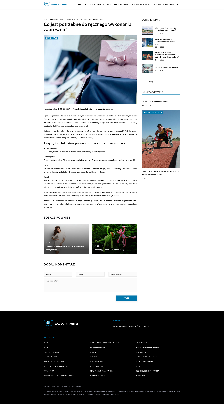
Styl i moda (49, 371)
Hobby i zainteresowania (147, 347)
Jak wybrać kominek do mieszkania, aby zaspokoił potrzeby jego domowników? (166, 54)
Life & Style (51, 38)
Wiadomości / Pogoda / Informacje (60, 376)
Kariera (93, 352)
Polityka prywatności (129, 326)
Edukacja (48, 347)
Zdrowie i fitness (97, 376)
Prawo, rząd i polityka (100, 5)
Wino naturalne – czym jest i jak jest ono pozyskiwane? (166, 29)
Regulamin (146, 326)
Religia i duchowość (141, 5)
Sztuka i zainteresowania (101, 371)
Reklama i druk (121, 5)
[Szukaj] (144, 81)
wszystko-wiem (50, 109)
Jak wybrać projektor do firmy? (155, 101)
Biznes (46, 343)
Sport (138, 366)
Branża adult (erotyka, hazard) (104, 343)
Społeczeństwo (97, 366)
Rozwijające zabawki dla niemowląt (109, 249)
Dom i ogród (141, 343)
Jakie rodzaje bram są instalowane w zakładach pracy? (165, 41)
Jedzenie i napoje (51, 352)
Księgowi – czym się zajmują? (167, 67)
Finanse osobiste (97, 347)
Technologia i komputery (147, 371)
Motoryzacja (142, 352)
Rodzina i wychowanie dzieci (167, 5)
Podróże (82, 5)
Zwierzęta (140, 376)
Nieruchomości (51, 357)
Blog (115, 326)
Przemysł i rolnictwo (54, 362)
